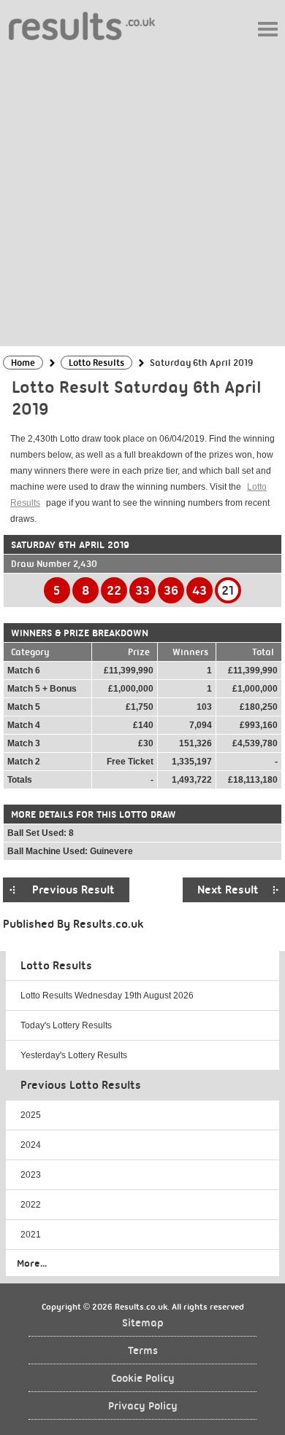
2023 (30, 1175)
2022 (30, 1205)
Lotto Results (56, 965)
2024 (30, 1145)
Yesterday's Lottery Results (73, 1055)
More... (32, 1263)
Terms (143, 1351)
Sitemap (143, 1323)
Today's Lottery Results (66, 1025)
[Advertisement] (142, 192)
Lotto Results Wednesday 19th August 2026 (107, 995)
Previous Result (73, 889)
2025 (30, 1115)
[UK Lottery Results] (82, 25)
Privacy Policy (143, 1406)
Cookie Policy (143, 1378)
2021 (30, 1234)
